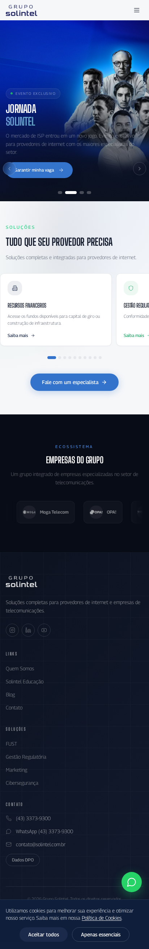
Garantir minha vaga (34, 170)
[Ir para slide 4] (89, 192)
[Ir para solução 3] (64, 357)
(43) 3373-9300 (33, 818)
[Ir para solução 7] (85, 357)
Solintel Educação (24, 681)
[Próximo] (139, 168)
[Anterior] (9, 168)
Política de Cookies (102, 918)
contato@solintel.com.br (40, 844)
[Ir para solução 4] (69, 357)
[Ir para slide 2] (71, 192)
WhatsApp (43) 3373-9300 (44, 831)
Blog (10, 694)
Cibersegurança (22, 783)
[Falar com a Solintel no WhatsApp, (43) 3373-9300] (132, 882)
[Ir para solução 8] (90, 357)
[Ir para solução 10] (100, 357)
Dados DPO (23, 859)
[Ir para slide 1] (60, 192)
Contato (14, 707)
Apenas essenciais (100, 934)
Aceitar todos (43, 934)
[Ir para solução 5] (74, 357)
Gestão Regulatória (26, 757)
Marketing (16, 770)
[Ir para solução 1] (51, 357)
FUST (11, 744)
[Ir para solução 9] (95, 357)
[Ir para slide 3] (82, 192)
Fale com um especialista (70, 382)
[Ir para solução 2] (59, 357)
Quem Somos (20, 668)
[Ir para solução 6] (79, 357)
